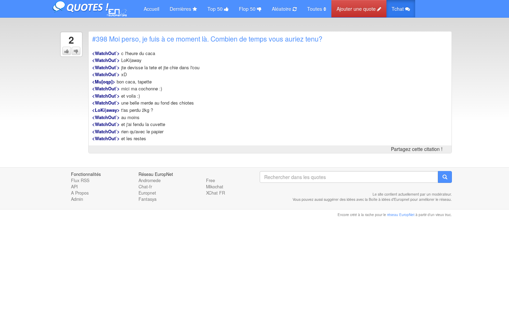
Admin (77, 199)
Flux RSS (80, 180)
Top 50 (215, 8)
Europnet (147, 193)
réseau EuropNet (400, 214)
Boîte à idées (379, 199)
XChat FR (215, 193)
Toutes (315, 8)
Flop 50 (248, 8)
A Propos (80, 193)
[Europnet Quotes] (95, 8)
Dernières (181, 8)
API (74, 187)
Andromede (150, 180)
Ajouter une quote (357, 8)
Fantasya (148, 199)
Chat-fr (145, 187)
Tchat (398, 8)
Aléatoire (282, 8)
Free (210, 180)
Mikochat (214, 187)
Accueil (151, 8)
